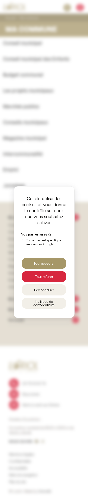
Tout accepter (44, 263)
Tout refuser (44, 276)
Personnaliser (44, 290)
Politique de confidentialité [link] (44, 303)
